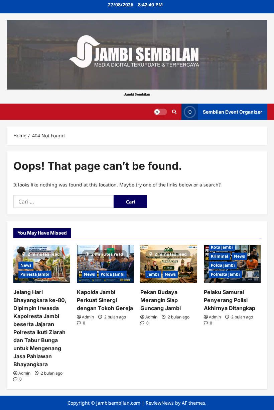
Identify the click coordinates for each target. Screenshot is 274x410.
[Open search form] (174, 111)
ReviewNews (160, 403)
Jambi (153, 274)
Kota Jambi (222, 247)
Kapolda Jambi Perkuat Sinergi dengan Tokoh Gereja (105, 300)
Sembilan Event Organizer (232, 111)
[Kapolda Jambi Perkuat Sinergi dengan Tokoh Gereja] (105, 264)
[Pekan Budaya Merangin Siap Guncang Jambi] (168, 264)
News (25, 265)
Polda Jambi (113, 274)
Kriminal (219, 256)
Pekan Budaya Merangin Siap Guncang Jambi (160, 300)
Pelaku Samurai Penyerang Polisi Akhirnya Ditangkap (229, 300)
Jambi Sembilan (137, 94)
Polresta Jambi (34, 274)
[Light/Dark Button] (160, 111)
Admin (24, 373)
